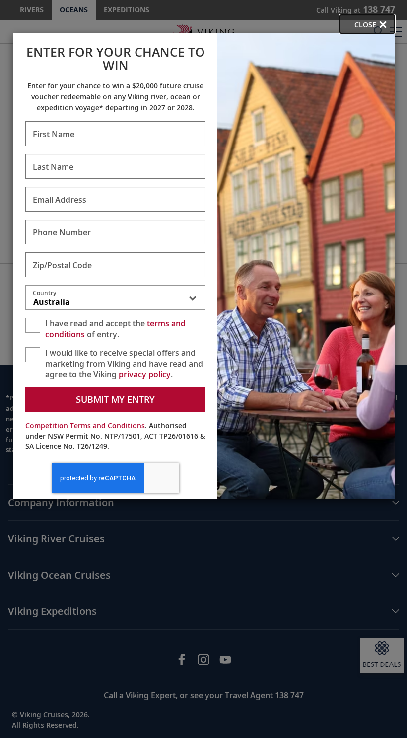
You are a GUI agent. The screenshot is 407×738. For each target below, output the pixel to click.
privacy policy (145, 374)
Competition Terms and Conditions (85, 425)
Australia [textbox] (51, 301)
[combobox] (115, 299)
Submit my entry (115, 399)
